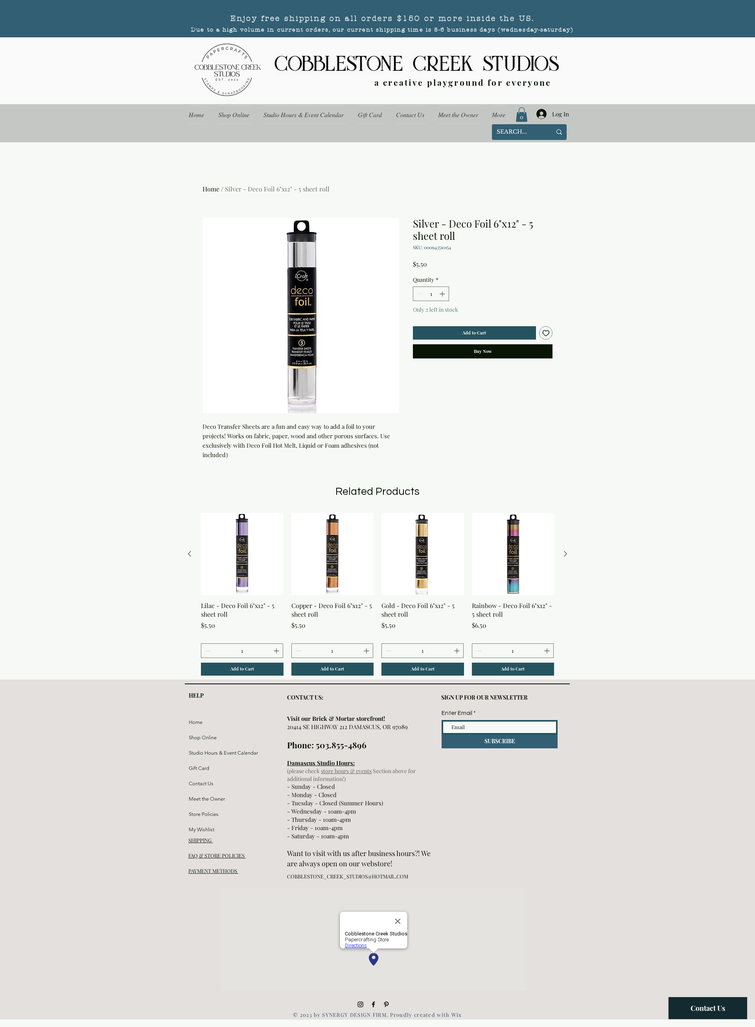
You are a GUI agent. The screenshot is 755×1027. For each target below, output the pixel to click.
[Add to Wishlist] (546, 333)
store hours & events (346, 771)
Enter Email (457, 713)
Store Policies (204, 814)
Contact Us (201, 783)
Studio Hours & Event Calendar (207, 753)
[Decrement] (419, 294)
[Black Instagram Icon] (360, 1004)
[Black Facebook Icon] (373, 1004)
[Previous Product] (189, 554)
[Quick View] (242, 554)
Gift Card (199, 768)
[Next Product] (565, 554)
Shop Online (203, 737)
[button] (522, 114)
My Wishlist (201, 829)
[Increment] (443, 294)
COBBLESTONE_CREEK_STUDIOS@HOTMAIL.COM (347, 876)
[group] (377, 594)
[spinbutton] (431, 294)
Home (211, 189)
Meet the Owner (207, 799)
